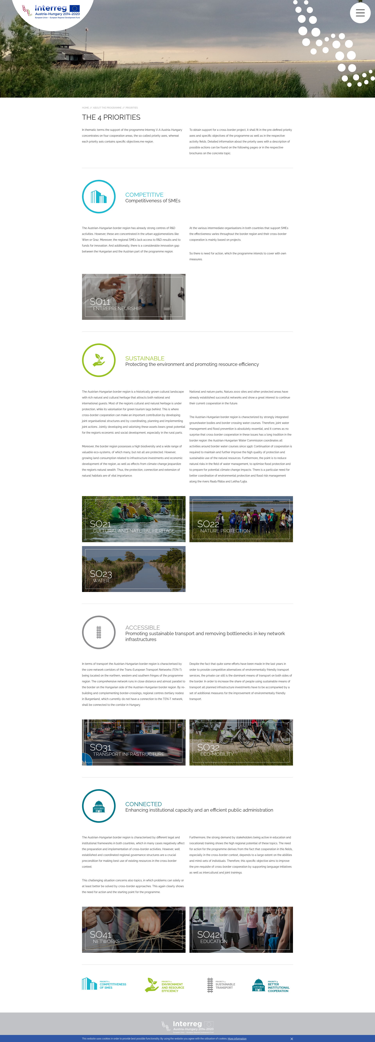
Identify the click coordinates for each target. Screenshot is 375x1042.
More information (237, 1038)
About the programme (107, 107)
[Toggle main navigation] (360, 13)
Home (85, 107)
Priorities (132, 107)
